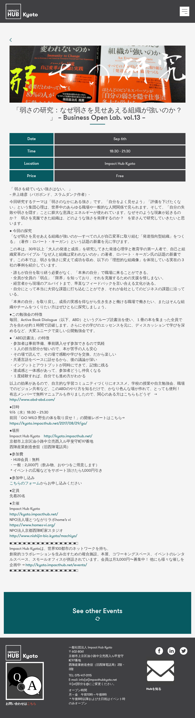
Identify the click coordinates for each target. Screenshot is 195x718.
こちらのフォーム (25, 483)
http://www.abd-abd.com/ (32, 399)
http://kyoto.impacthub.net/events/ (56, 564)
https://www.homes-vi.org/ (32, 524)
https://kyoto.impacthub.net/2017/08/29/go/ (48, 423)
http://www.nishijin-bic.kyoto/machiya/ (43, 535)
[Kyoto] (23, 6)
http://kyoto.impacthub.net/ (68, 435)
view (94, 664)
